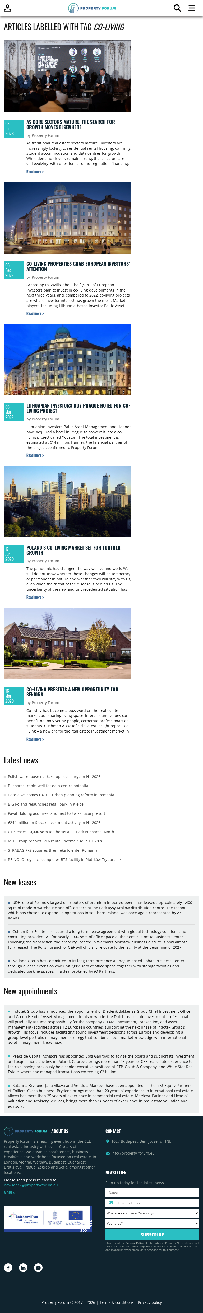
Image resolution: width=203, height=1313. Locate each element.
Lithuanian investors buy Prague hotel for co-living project (78, 408)
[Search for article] (177, 9)
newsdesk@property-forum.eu (31, 1185)
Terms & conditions (116, 1302)
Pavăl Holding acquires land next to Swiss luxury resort (56, 813)
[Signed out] (7, 10)
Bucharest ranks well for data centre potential (48, 785)
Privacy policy (150, 1302)
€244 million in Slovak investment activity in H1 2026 (54, 822)
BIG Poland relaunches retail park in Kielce (46, 804)
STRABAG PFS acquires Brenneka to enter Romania (53, 850)
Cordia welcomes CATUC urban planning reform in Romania (61, 794)
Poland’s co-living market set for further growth (73, 550)
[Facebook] (8, 1267)
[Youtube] (38, 1267)
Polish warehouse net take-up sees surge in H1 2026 (54, 776)
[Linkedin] (23, 1267)
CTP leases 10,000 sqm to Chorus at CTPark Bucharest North (61, 831)
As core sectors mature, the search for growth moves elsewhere (70, 124)
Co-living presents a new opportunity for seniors (72, 692)
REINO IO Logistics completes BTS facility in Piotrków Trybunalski (65, 859)
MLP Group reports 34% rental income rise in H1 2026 (55, 841)
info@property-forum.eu (133, 1153)
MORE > (9, 1192)
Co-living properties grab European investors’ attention (78, 266)
